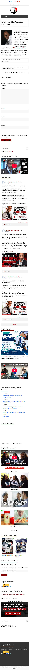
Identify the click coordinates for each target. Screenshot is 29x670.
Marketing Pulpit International (12, 182)
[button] (16, 471)
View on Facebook (20, 222)
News (20, 59)
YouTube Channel (8, 151)
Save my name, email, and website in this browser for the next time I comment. (14, 136)
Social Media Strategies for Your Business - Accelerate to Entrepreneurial (13, 407)
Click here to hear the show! (19, 47)
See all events (5, 416)
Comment (3, 88)
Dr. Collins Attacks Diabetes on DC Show (15, 72)
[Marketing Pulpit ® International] (13, 7)
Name (2, 108)
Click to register (5, 356)
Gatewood (14, 668)
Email (2, 117)
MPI (4, 59)
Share (26, 222)
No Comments (6, 61)
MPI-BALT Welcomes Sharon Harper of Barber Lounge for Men (13, 67)
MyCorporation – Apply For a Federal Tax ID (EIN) (13, 594)
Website (3, 125)
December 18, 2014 (11, 59)
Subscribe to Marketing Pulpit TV (15, 467)
